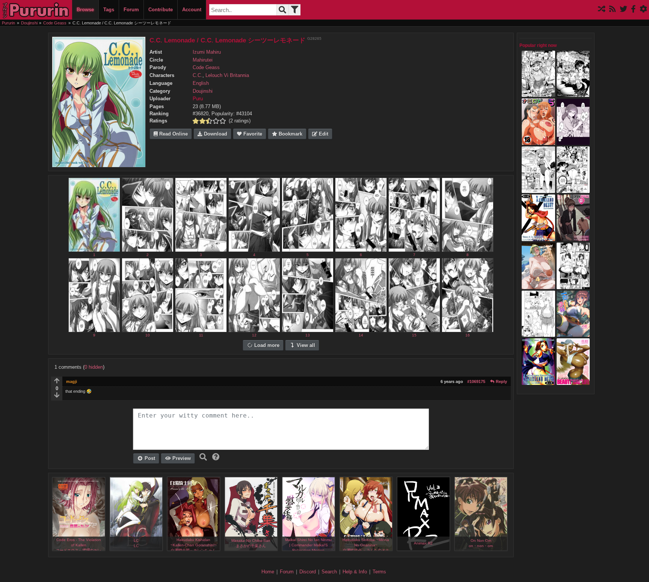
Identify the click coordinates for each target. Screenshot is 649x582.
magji (71, 381)
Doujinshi (203, 91)
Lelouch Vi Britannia (227, 75)
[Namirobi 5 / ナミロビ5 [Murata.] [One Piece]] (538, 141)
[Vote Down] (56, 396)
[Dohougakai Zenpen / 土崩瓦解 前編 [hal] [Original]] (573, 93)
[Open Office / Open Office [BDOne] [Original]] (573, 237)
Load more (266, 345)
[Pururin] (36, 10)
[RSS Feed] (612, 9)
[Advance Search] (294, 9)
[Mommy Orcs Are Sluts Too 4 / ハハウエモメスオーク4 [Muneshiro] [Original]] (538, 285)
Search (329, 571)
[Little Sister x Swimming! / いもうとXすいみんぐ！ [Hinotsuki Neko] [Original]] (538, 189)
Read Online (173, 134)
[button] (216, 457)
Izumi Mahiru (207, 52)
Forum (131, 9)
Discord (307, 571)
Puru (198, 98)
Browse (85, 9)
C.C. (197, 75)
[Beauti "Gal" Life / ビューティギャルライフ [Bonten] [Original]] (573, 381)
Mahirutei (203, 60)
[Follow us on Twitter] (623, 9)
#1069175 (476, 381)
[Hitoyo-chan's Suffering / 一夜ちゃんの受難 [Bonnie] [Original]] (573, 333)
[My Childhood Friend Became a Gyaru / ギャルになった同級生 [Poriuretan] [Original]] (573, 141)
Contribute (160, 9)
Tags (108, 9)
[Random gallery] (601, 9)
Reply (501, 381)
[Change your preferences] (643, 9)
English (201, 83)
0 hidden (94, 367)
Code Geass (206, 67)
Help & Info (355, 571)
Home (267, 571)
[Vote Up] (56, 381)
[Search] (282, 9)
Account (191, 9)
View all (305, 345)
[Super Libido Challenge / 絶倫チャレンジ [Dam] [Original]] (538, 93)
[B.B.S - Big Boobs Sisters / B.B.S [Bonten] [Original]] (573, 189)
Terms (379, 571)
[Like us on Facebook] (633, 9)
